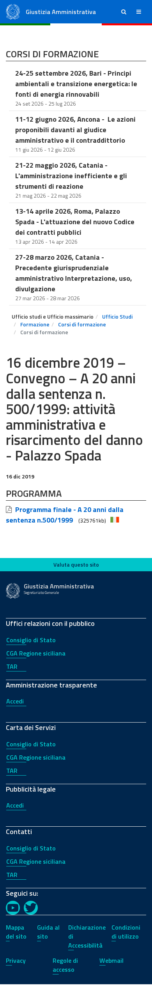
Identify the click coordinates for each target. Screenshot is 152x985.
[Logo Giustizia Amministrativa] (13, 11)
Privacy (16, 960)
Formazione (34, 324)
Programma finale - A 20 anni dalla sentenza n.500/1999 (65, 514)
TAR (12, 666)
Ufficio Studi (117, 316)
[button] (123, 11)
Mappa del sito (16, 932)
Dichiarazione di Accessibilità (87, 936)
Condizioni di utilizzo (125, 932)
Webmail (111, 960)
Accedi (15, 701)
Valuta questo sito (76, 564)
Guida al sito (48, 932)
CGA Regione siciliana (35, 653)
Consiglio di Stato (31, 640)
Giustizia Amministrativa (61, 11)
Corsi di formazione (82, 324)
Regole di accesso (65, 965)
